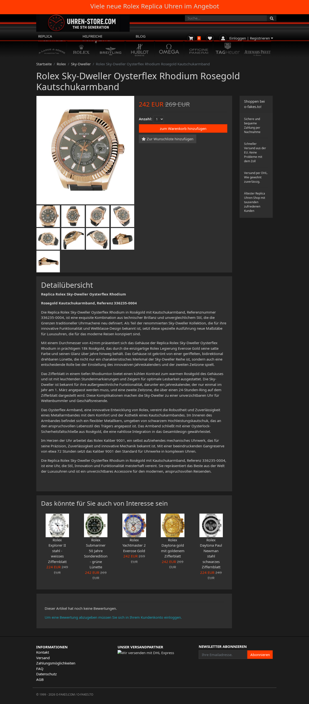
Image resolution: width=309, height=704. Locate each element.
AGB (40, 679)
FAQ (39, 668)
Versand (43, 657)
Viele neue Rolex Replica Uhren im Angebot (154, 6)
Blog (141, 36)
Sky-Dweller (81, 63)
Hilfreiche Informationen (97, 39)
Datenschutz (46, 673)
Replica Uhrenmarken (51, 39)
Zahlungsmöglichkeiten (55, 663)
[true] (271, 18)
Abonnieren (260, 654)
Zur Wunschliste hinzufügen (169, 138)
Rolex (61, 63)
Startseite (44, 63)
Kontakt (42, 652)
